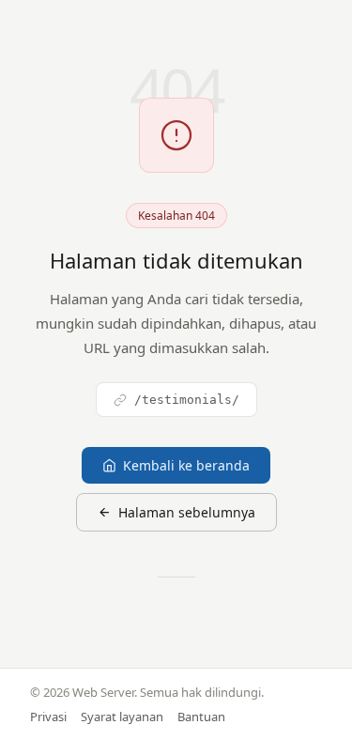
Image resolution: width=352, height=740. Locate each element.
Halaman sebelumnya (186, 512)
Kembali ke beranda (186, 465)
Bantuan (201, 716)
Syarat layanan (122, 716)
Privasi (48, 716)
